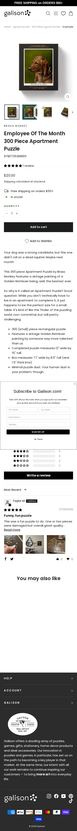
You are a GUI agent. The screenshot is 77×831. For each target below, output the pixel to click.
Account (13, 690)
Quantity (11, 206)
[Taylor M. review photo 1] (13, 544)
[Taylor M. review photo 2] (34, 544)
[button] (13, 166)
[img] (13, 510)
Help (8, 678)
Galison (12, 703)
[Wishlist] (63, 13)
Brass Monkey (15, 126)
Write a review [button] (39, 475)
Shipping (9, 181)
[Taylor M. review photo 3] (56, 544)
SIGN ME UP (38, 432)
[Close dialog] (74, 383)
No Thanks (38, 439)
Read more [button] (12, 530)
